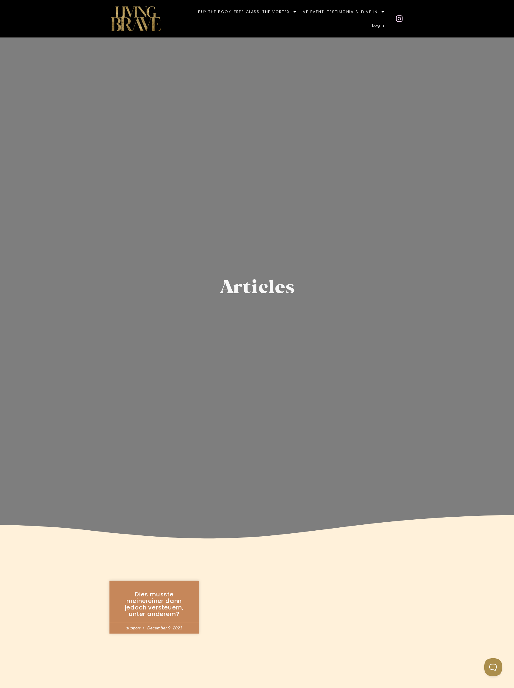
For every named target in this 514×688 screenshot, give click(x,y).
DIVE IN (369, 12)
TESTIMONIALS (342, 12)
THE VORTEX (276, 12)
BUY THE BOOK (214, 12)
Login (378, 25)
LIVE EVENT (312, 12)
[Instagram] (399, 18)
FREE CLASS (246, 12)
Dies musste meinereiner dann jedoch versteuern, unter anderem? (154, 604)
